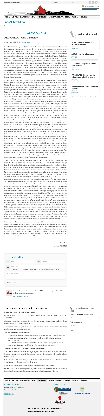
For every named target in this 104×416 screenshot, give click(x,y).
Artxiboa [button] (75, 17)
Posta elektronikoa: (76, 322)
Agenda (7, 17)
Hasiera (6, 26)
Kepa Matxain (75, 81)
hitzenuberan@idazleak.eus (12, 390)
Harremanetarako (35, 412)
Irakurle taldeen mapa (55, 17)
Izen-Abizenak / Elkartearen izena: (82, 314)
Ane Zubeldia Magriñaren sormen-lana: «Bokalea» (84, 64)
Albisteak (15, 17)
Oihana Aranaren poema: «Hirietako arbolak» (85, 88)
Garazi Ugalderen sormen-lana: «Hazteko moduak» (83, 43)
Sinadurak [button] (85, 17)
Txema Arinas (25, 42)
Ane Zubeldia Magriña (77, 69)
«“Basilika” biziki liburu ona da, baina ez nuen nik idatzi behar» (83, 76)
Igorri (73, 330)
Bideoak (67, 17)
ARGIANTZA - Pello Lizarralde (83, 54)
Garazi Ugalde (75, 48)
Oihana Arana (75, 92)
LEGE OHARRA (9, 394)
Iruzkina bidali (11, 283)
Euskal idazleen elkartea (51, 408)
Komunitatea (42, 17)
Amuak (33, 17)
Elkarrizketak (25, 17)
